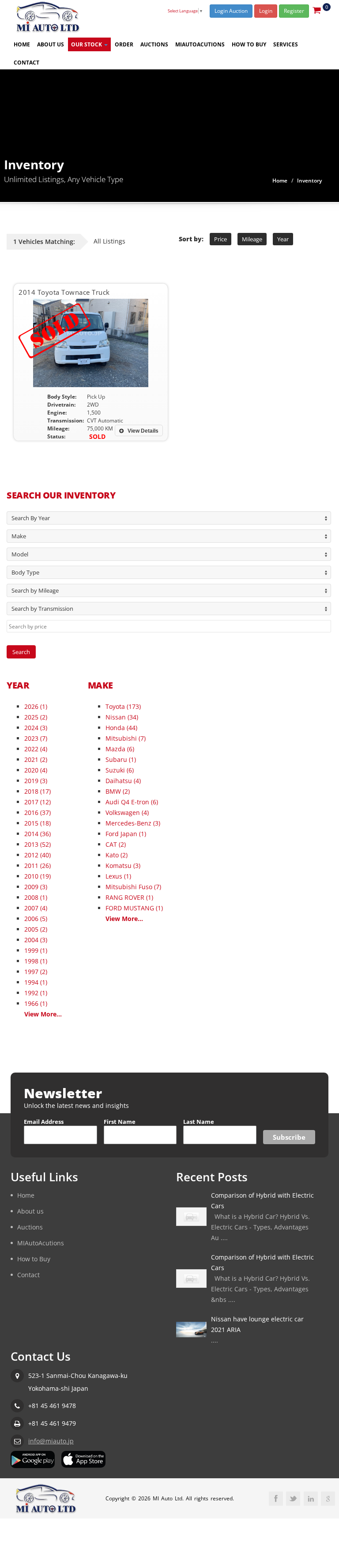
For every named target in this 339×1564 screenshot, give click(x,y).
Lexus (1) (118, 876)
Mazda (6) (119, 749)
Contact (26, 62)
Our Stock (87, 44)
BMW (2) (117, 791)
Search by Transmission (42, 609)
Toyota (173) (123, 706)
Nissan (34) (121, 717)
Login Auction (231, 11)
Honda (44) (121, 727)
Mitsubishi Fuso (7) (133, 887)
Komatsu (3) (122, 865)
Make (18, 536)
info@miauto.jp (51, 1441)
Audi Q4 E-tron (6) (131, 802)
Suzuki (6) (119, 770)
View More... (43, 1014)
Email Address (44, 1122)
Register (294, 11)
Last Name (198, 1122)
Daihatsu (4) (123, 780)
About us (50, 44)
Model (19, 554)
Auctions (154, 44)
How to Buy (249, 44)
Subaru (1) (120, 759)
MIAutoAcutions (200, 44)
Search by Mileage (35, 590)
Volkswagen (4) (127, 812)
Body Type (25, 572)
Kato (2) (116, 855)
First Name (120, 1122)
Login (265, 11)
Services (285, 44)
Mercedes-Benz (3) (132, 823)
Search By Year (30, 518)
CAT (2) (115, 844)
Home (22, 44)
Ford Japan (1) (125, 834)
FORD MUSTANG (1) (134, 908)
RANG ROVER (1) (129, 897)
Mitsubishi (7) (125, 738)
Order (124, 44)
